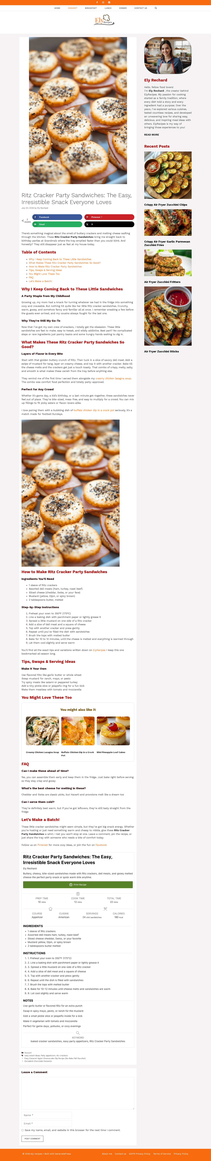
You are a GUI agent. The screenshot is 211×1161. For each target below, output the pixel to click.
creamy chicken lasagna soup (113, 378)
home (57, 8)
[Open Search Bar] (156, 8)
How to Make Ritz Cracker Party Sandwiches (55, 266)
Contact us (140, 8)
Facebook (101, 845)
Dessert (72, 8)
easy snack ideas (32, 1055)
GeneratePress (63, 1154)
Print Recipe (79, 884)
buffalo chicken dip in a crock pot (94, 410)
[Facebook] (97, 2)
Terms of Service (162, 1154)
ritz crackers (62, 1055)
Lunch (108, 8)
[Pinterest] (109, 2)
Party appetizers (48, 1055)
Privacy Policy (181, 1154)
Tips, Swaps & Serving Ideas (45, 270)
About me (107, 1154)
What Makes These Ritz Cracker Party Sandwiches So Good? (65, 262)
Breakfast (91, 8)
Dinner (123, 8)
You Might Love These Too (44, 273)
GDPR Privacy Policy (139, 1154)
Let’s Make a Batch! (40, 281)
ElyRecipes (99, 650)
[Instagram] (103, 2)
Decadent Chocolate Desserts (38, 1061)
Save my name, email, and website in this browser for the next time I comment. (72, 1130)
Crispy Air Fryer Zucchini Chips (165, 204)
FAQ (31, 277)
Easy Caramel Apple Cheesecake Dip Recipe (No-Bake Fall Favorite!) (55, 1058)
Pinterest (42, 845)
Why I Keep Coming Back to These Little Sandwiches (60, 259)
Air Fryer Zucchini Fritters (162, 282)
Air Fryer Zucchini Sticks (161, 351)
